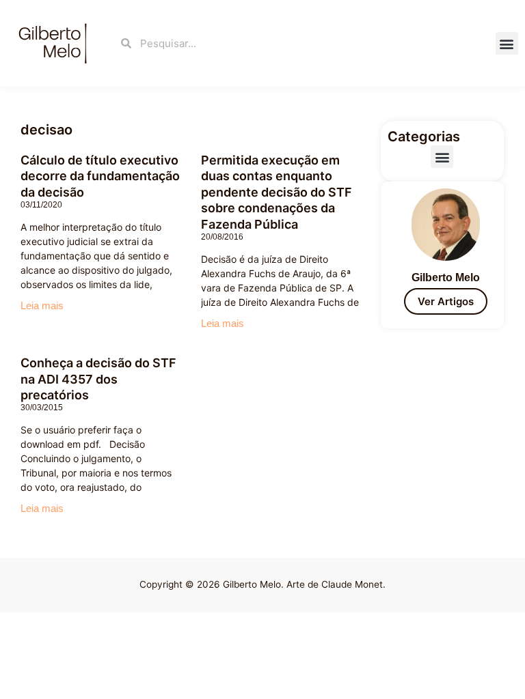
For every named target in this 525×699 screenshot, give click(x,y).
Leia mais (42, 305)
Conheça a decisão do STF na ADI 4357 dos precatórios (98, 379)
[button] (507, 43)
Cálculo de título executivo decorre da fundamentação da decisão (100, 176)
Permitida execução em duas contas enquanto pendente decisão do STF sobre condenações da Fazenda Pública (276, 192)
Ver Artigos (446, 301)
